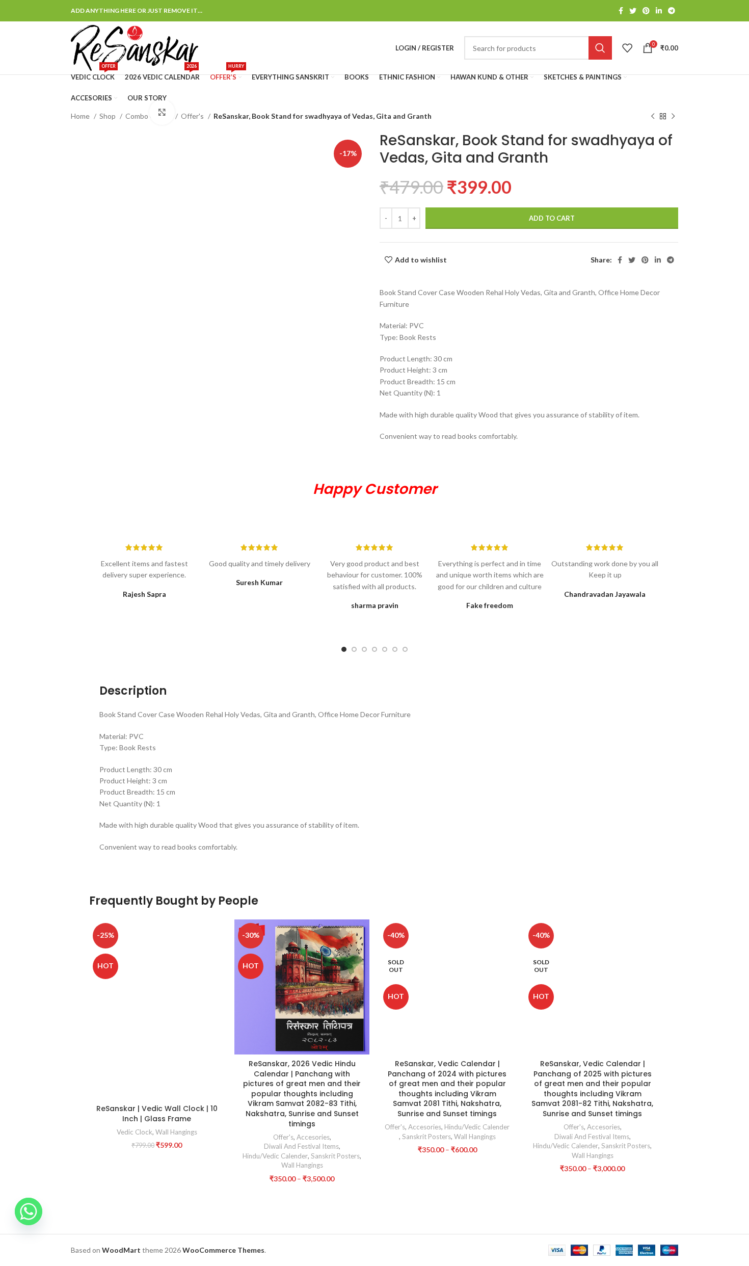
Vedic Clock (134, 1132)
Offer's (193, 116)
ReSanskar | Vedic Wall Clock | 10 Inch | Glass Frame (157, 1113)
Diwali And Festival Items (301, 1146)
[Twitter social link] (632, 10)
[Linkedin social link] (659, 10)
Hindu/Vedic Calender (275, 1156)
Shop (108, 116)
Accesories (313, 1137)
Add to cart (552, 218)
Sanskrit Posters (335, 1156)
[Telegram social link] (671, 10)
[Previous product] (653, 117)
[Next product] (673, 117)
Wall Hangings (176, 1132)
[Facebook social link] (621, 10)
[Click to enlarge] (162, 112)
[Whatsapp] (28, 1211)
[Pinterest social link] (646, 10)
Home (81, 116)
